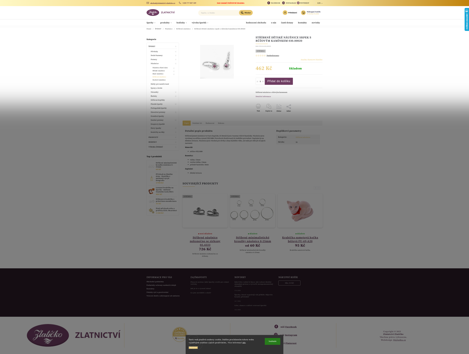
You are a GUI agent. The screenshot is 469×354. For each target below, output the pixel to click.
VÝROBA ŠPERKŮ (156, 147)
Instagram (291, 3)
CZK (319, 3)
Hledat (248, 13)
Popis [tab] (186, 123)
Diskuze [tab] (221, 123)
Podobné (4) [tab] (197, 123)
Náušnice (155, 63)
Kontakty (150, 289)
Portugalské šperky (159, 108)
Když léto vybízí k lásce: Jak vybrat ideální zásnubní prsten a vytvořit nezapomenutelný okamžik (253, 284)
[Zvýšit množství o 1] (263, 81)
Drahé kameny (157, 55)
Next (319, 188)
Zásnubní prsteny (158, 112)
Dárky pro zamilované (160, 84)
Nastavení (193, 348)
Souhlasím (272, 341)
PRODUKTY (153, 137)
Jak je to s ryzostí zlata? (201, 288)
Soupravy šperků (158, 124)
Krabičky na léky (158, 132)
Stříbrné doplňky (158, 100)
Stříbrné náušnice (159, 77)
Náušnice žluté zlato (160, 68)
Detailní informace (263, 96)
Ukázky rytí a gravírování (157, 292)
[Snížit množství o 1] (257, 81)
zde (244, 342)
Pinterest (304, 3)
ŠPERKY (152, 46)
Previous (316, 188)
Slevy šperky (156, 128)
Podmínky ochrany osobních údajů (161, 285)
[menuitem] (152, 23)
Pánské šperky (157, 104)
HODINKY (153, 142)
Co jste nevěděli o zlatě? (201, 293)
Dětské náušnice (159, 71)
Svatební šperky (157, 116)
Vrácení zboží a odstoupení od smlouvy (163, 296)
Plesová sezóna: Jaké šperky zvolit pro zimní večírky (210, 283)
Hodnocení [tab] (210, 123)
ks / (289, 283)
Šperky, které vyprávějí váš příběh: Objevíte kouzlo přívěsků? (253, 296)
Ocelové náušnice (159, 80)
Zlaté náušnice (158, 74)
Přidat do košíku (278, 81)
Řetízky (154, 96)
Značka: (311, 59)
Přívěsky (154, 51)
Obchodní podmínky (155, 282)
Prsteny (154, 59)
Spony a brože (156, 88)
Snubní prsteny (157, 120)
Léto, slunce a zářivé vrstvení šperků (250, 305)
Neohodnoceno (273, 55)
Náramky (154, 92)
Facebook (275, 3)
